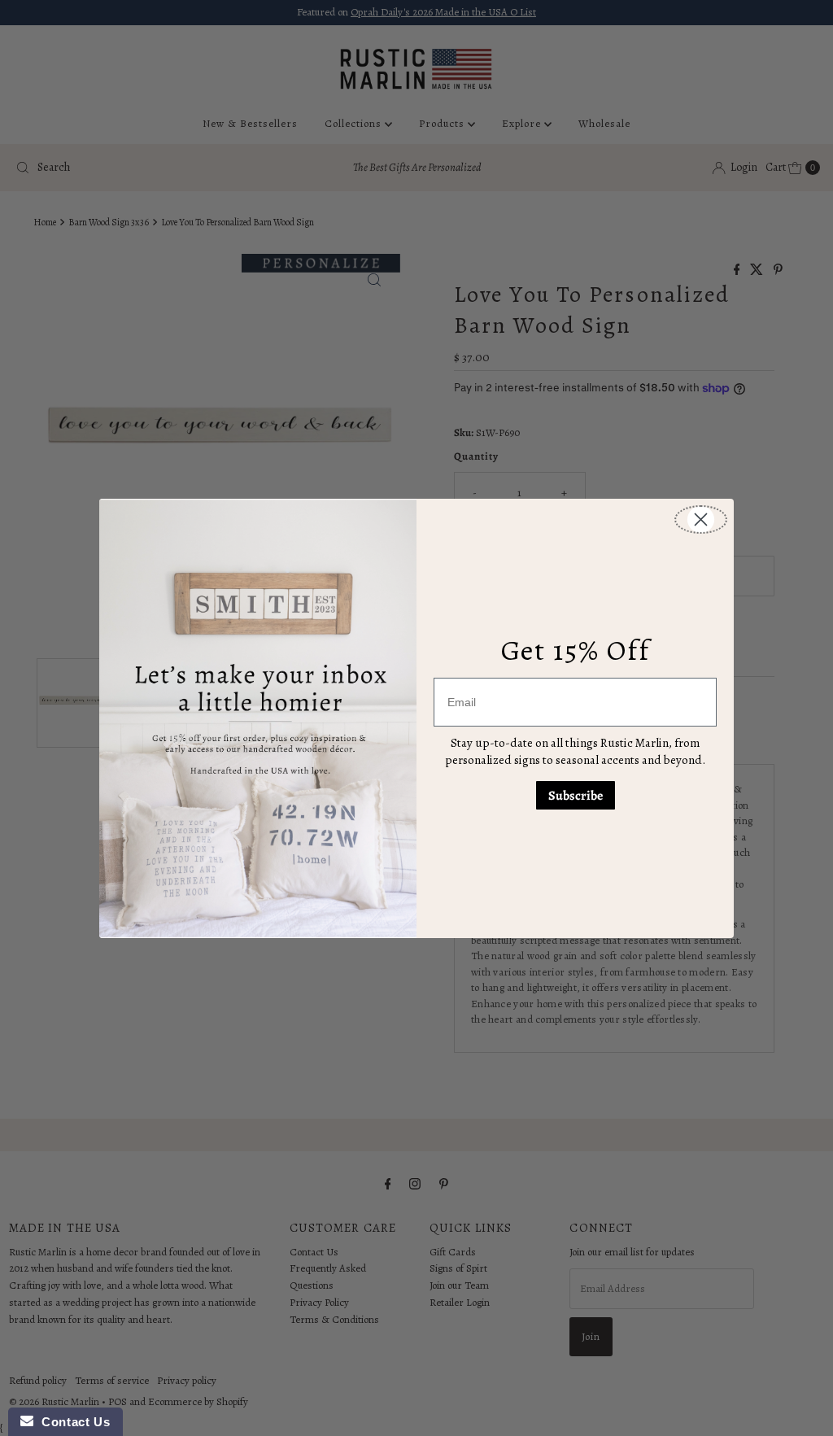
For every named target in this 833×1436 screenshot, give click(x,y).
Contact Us (71, 1422)
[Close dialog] (700, 519)
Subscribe (575, 796)
